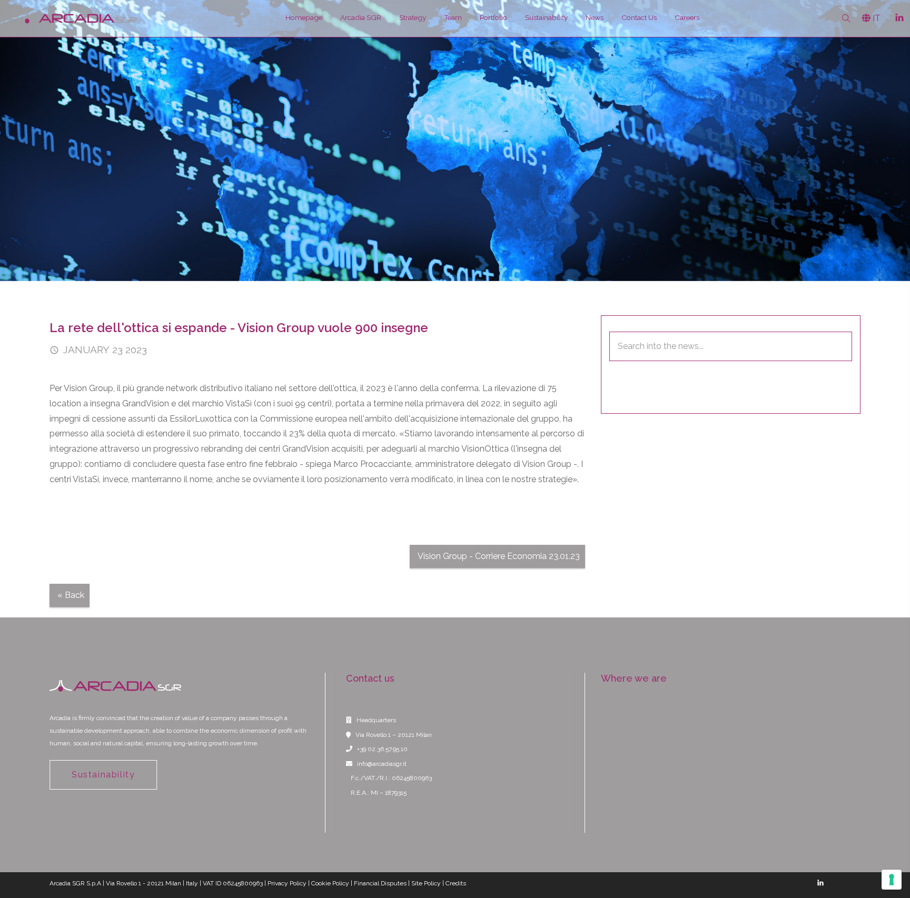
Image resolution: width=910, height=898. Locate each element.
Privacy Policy (287, 883)
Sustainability (546, 17)
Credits (456, 883)
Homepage (303, 17)
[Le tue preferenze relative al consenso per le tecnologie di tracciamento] (892, 880)
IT (876, 18)
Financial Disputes (380, 883)
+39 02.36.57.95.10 (382, 749)
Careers (687, 17)
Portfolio (493, 17)
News (595, 17)
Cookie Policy (330, 883)
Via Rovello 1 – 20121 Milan (393, 735)
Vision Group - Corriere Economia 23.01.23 (499, 556)
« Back (70, 595)
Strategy (412, 17)
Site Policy (426, 883)
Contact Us (639, 17)
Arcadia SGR (360, 17)
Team (453, 17)
